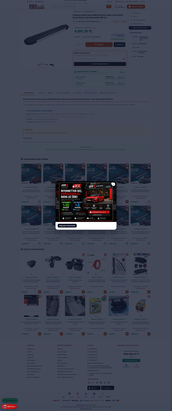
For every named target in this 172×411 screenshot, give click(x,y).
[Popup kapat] (113, 184)
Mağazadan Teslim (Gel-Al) (67, 225)
